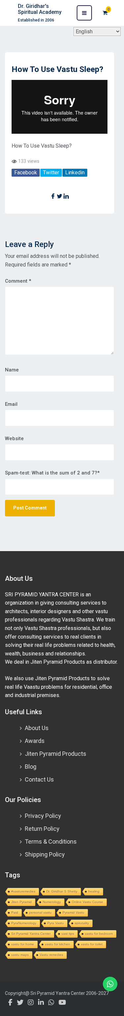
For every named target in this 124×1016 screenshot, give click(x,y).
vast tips (68, 933)
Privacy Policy (43, 815)
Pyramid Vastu (73, 912)
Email (11, 404)
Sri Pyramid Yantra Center (31, 933)
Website (14, 438)
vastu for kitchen (57, 944)
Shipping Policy (45, 854)
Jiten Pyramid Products (55, 753)
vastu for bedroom (99, 933)
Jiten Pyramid (21, 902)
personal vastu (40, 912)
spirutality (82, 923)
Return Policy (42, 828)
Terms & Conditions (51, 841)
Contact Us (39, 779)
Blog (30, 766)
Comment (18, 281)
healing (94, 891)
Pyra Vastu (55, 923)
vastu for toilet (92, 944)
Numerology (52, 902)
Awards (35, 740)
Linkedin (75, 172)
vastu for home (22, 944)
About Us (37, 727)
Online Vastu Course (87, 902)
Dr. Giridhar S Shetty (61, 891)
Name (12, 370)
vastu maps (20, 955)
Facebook (25, 172)
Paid (14, 912)
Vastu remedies (51, 955)
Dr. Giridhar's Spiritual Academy (40, 9)
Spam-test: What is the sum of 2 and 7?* (52, 473)
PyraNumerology (23, 923)
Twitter (51, 172)
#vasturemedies (23, 891)
